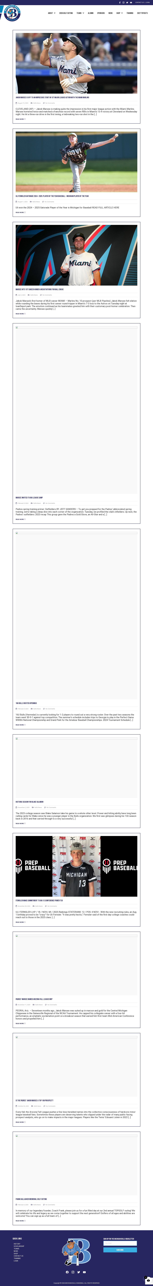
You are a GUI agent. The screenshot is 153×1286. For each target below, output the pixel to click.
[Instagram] (78, 1272)
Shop (118, 13)
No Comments (50, 103)
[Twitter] (73, 1272)
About (50, 13)
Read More (20, 119)
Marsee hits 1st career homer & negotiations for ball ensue (40, 289)
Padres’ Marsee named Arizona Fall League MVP (34, 999)
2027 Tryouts (142, 13)
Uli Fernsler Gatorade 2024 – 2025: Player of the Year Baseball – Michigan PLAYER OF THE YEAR (52, 196)
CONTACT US (139, 2)
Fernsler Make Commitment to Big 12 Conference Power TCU (39, 900)
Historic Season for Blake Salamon (29, 802)
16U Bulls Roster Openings (26, 703)
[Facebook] (67, 1272)
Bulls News (37, 103)
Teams (79, 13)
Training (130, 13)
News (111, 13)
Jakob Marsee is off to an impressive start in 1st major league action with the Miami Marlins (52, 97)
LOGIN (147, 2)
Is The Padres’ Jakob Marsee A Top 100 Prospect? (34, 1100)
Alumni (90, 13)
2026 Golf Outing (66, 13)
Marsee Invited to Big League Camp (29, 497)
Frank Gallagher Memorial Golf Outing (31, 1199)
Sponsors (101, 13)
